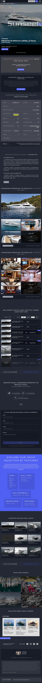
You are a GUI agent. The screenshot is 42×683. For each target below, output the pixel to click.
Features (29, 501)
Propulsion (12, 501)
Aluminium (27, 495)
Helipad (26, 503)
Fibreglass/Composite (17, 495)
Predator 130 (12, 3)
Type (11, 475)
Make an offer (5, 49)
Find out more (26, 679)
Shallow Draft (31, 503)
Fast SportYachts (11, 478)
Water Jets (8, 503)
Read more (21, 469)
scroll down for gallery (21, 52)
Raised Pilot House (11, 480)
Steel (23, 495)
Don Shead (36, 130)
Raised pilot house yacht (34, 127)
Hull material (20, 493)
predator (7, 3)
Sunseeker (4, 3)
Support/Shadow (12, 485)
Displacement (23, 479)
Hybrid (13, 503)
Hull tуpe (26, 475)
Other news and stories (5, 638)
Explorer (10, 482)
